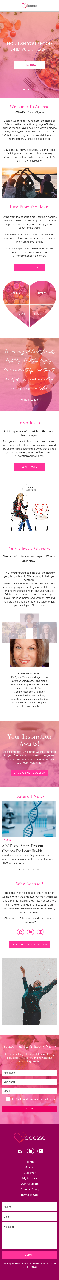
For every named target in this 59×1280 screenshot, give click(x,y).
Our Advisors (30, 1184)
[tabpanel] (29, 55)
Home (29, 1162)
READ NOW (29, 65)
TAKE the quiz (29, 267)
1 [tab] (24, 89)
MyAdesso (29, 1178)
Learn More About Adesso (29, 944)
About (29, 1167)
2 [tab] (28, 89)
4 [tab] (33, 869)
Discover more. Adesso (29, 772)
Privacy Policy (29, 1189)
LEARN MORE (29, 466)
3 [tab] (33, 89)
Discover (29, 1173)
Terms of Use (29, 1195)
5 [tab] (38, 869)
